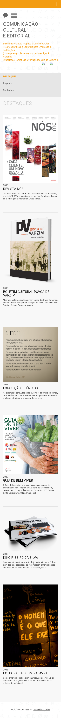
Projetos (7, 83)
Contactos (8, 90)
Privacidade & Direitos (42, 710)
